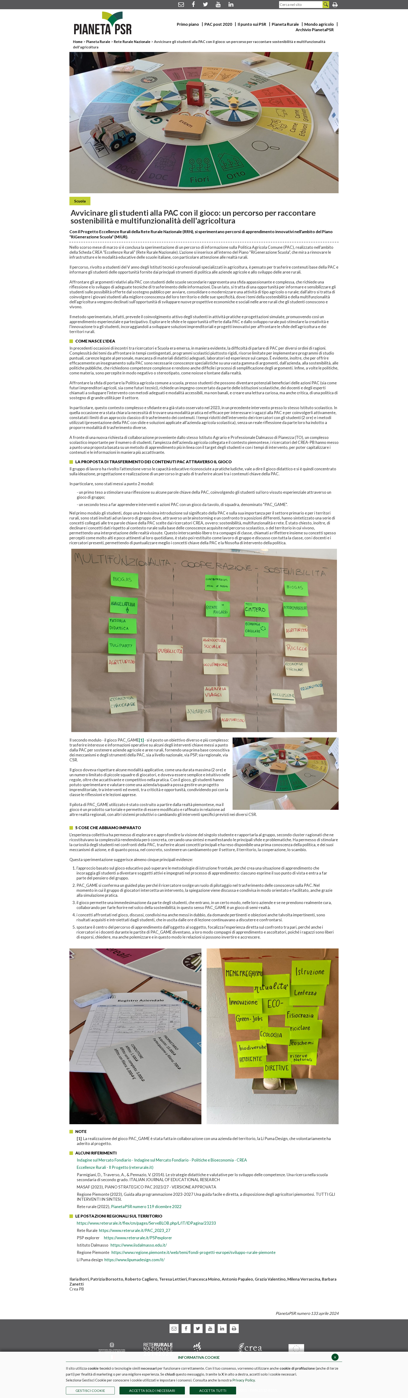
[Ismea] (204, 1349)
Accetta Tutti (212, 1391)
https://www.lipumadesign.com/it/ (134, 1259)
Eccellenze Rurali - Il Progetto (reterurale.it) (115, 1167)
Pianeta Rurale (98, 41)
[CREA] (250, 1349)
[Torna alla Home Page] (103, 23)
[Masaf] (112, 1350)
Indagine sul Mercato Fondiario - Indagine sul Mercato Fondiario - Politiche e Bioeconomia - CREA (162, 1160)
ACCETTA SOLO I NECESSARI (152, 1391)
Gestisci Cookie (90, 1391)
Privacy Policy (243, 1380)
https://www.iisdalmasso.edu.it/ (138, 1245)
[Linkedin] (231, 4)
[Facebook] (193, 4)
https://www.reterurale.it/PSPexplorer (138, 1237)
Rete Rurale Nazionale (132, 41)
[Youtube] (218, 4)
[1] (141, 740)
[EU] (296, 1348)
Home (78, 41)
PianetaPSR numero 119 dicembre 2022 (146, 1206)
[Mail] (181, 4)
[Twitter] (205, 4)
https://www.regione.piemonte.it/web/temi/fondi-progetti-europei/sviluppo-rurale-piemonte (193, 1252)
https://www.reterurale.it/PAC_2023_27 (134, 1230)
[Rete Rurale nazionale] (158, 1349)
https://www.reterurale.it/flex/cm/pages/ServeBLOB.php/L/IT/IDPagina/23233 (146, 1223)
